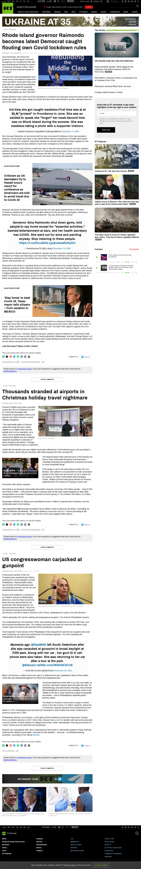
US (43, 362)
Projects (134, 12)
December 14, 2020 (62, 248)
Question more (26, 7)
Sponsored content (77, 850)
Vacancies (108, 856)
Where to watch (75, 845)
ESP (8, 1)
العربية (4, 1)
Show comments (47, 379)
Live (71, 839)
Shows (125, 12)
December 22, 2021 (63, 671)
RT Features (83, 12)
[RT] (41, 1)
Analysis (94, 12)
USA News (12, 29)
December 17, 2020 (70, 131)
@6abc (27, 665)
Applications (74, 842)
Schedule (73, 847)
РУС (13, 1)
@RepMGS (38, 644)
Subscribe (106, 130)
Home (5, 29)
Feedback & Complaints (113, 853)
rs (24, 827)
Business (57, 12)
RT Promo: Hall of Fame (113, 847)
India (66, 12)
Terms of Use (109, 839)
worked (57, 720)
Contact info (109, 850)
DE (17, 1)
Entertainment (115, 12)
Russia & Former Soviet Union (28, 12)
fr (21, 827)
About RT (108, 845)
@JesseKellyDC (64, 243)
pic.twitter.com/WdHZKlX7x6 (52, 665)
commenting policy (25, 369)
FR (20, 1)
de (17, 827)
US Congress (8, 751)
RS (24, 1)
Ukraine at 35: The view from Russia (111, 171)
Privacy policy (109, 842)
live (89, 7)
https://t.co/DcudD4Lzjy (36, 243)
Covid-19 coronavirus (30, 362)
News (4, 839)
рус (13, 827)
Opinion (103, 12)
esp (9, 827)
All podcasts (134, 249)
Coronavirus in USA (11, 362)
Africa (74, 12)
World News (46, 12)
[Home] (7, 8)
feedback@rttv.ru (10, 371)
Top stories (100, 30)
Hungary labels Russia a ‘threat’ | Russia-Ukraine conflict (64, 7)
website (36, 735)
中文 (28, 1)
